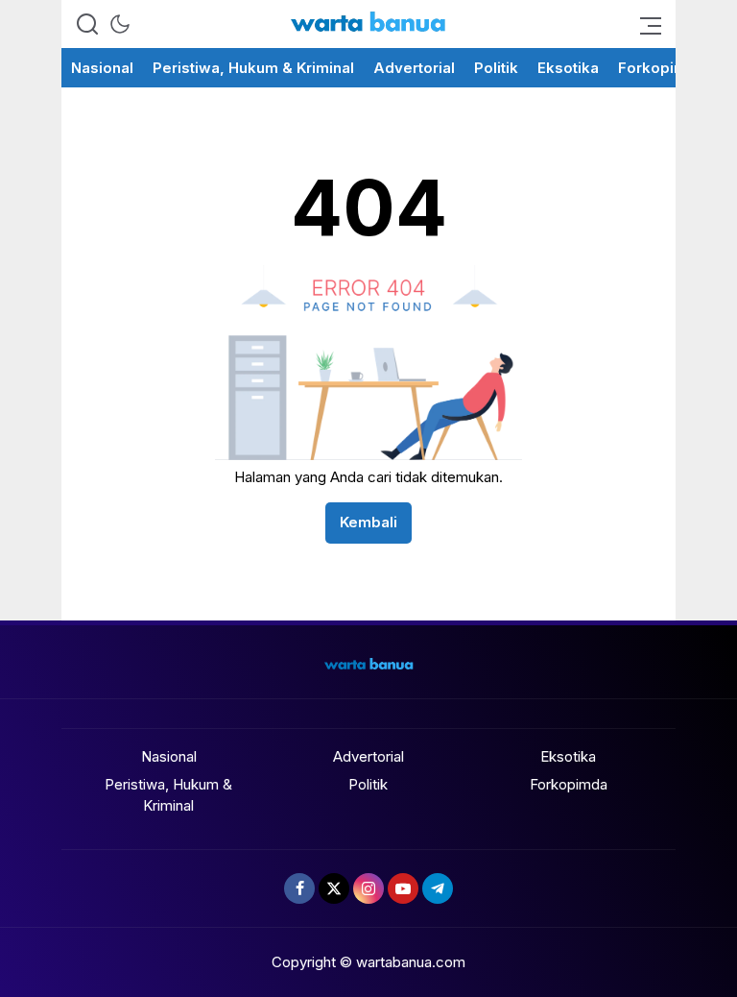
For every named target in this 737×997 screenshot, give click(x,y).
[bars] (645, 24)
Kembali (368, 522)
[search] (87, 24)
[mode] (119, 24)
